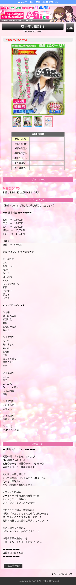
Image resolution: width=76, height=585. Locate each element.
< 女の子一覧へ (13, 565)
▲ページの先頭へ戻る (62, 574)
